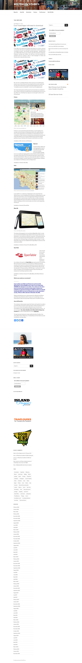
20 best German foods (55, 94)
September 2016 (17, 606)
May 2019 (15, 552)
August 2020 (16, 522)
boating (15, 476)
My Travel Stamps (27, 4)
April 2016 (15, 617)
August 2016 (16, 608)
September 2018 (17, 567)
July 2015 (15, 637)
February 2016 (16, 622)
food (23, 482)
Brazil (20, 476)
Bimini (29, 474)
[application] (58, 74)
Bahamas (27, 472)
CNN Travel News (53, 84)
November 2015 (17, 628)
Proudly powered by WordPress (20, 660)
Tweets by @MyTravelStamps (54, 61)
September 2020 (17, 520)
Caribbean (16, 478)
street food (22, 493)
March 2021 (16, 511)
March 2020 (16, 529)
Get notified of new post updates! (56, 30)
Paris (21, 489)
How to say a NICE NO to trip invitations (56, 46)
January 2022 (16, 509)
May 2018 (15, 576)
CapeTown (29, 476)
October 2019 (16, 540)
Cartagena (22, 478)
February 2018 (16, 583)
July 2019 (15, 547)
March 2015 (16, 646)
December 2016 (17, 604)
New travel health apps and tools (55, 54)
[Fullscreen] (66, 79)
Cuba (24, 480)
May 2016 (15, 615)
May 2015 (15, 642)
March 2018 (16, 581)
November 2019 (17, 538)
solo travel (26, 491)
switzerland (28, 493)
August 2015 (16, 635)
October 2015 (16, 631)
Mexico (20, 487)
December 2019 (17, 536)
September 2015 (17, 633)
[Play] (50, 79)
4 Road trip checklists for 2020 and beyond (25, 455)
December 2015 (17, 626)
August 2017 (16, 592)
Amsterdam (16, 472)
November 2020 (17, 518)
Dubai (28, 480)
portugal (15, 491)
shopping (20, 491)
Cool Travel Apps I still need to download (28, 25)
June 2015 (16, 640)
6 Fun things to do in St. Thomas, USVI (24, 453)
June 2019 (16, 549)
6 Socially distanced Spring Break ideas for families (58, 52)
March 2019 (16, 556)
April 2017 (15, 597)
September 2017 (17, 590)
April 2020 (16, 527)
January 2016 (16, 624)
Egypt (15, 482)
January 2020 (16, 534)
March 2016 (16, 619)
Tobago (22, 495)
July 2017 (15, 594)
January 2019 (16, 561)
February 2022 (16, 507)
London (15, 487)
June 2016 (16, 612)
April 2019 (15, 554)
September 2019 (17, 543)
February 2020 (16, 531)
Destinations (28, 12)
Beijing (25, 474)
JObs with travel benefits (23, 485)
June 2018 (16, 574)
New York (29, 487)
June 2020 (16, 525)
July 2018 (15, 572)
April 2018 (15, 579)
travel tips (16, 500)
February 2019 (16, 558)
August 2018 (16, 570)
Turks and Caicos (23, 500)
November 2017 (17, 588)
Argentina (22, 472)
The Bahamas (17, 495)
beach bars (20, 474)
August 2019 (16, 545)
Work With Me (50, 12)
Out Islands (16, 489)
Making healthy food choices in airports (24, 464)
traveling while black (26, 498)
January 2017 (16, 601)
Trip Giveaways (42, 12)
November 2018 (17, 565)
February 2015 (16, 649)
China (15, 480)
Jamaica (15, 485)
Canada (23, 476)
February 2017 (16, 599)
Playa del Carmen (27, 489)
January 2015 (16, 651)
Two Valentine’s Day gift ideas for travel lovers (57, 44)
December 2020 (17, 516)
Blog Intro (16, 12)
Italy (30, 482)
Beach (15, 474)
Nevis (24, 487)
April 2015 (15, 644)
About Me (22, 12)
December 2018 (17, 563)
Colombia (20, 480)
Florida (19, 482)
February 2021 (16, 513)
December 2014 (17, 653)
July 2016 (15, 610)
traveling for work (17, 498)
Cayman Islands (28, 478)
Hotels (26, 482)
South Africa (16, 493)
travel (27, 495)
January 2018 (16, 586)
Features (35, 12)
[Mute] (64, 79)
